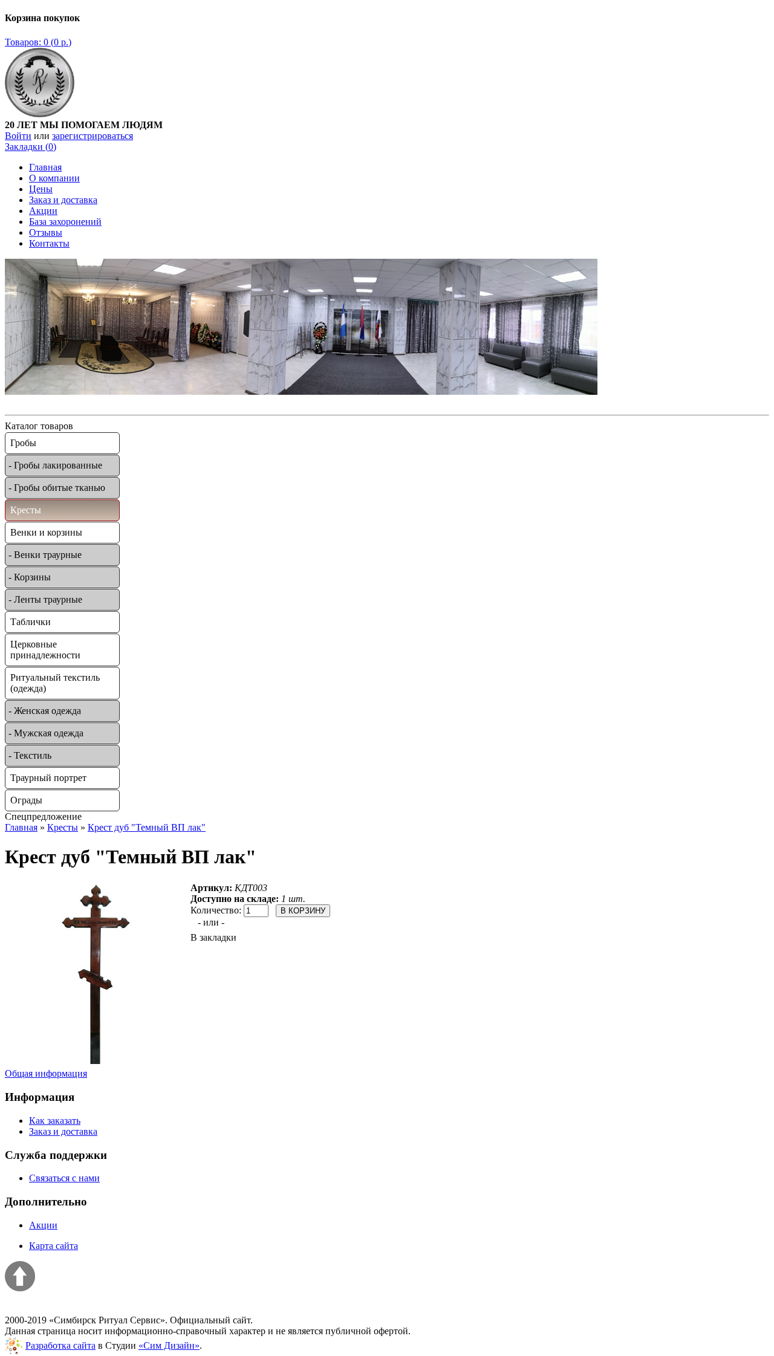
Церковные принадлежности (45, 649)
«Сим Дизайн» (169, 1345)
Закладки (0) (30, 146)
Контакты (49, 243)
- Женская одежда (44, 711)
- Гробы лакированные (55, 465)
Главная (45, 167)
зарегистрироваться (92, 136)
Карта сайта (53, 1246)
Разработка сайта (60, 1345)
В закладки (213, 937)
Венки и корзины (46, 532)
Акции (43, 211)
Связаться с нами (64, 1178)
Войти (18, 136)
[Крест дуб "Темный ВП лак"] (97, 1061)
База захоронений (65, 221)
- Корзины (29, 577)
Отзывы (45, 232)
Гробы (23, 443)
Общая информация (46, 1073)
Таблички (30, 622)
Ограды (26, 800)
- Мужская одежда (45, 733)
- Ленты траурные (45, 599)
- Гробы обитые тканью (56, 487)
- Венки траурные (45, 555)
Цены (41, 189)
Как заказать (54, 1120)
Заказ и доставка (63, 200)
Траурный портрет (48, 778)
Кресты (25, 510)
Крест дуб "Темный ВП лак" (147, 827)
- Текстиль (29, 755)
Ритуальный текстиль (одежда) (55, 682)
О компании (54, 178)
